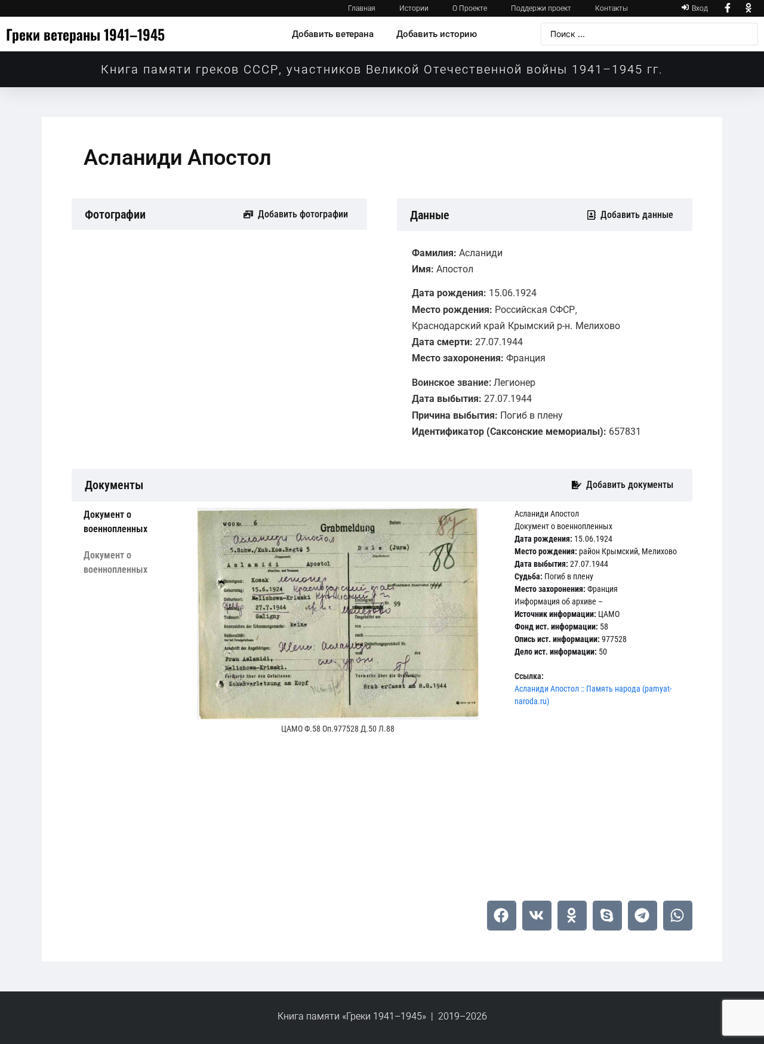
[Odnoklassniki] (749, 8)
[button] (501, 916)
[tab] (131, 522)
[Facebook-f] (727, 8)
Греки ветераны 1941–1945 (85, 34)
